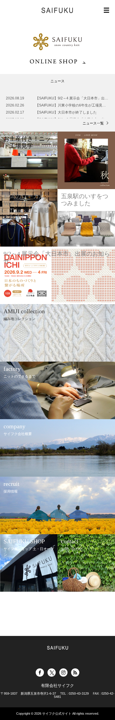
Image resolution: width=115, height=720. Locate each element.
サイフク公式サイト (56, 713)
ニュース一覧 (93, 123)
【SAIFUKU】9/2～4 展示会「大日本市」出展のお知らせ (72, 98)
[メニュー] (106, 10)
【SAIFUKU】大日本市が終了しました (66, 112)
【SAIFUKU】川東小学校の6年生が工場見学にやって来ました (72, 105)
